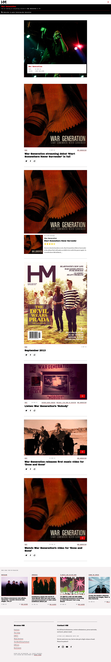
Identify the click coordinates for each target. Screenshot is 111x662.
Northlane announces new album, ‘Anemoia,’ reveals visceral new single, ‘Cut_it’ (13, 599)
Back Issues (17, 648)
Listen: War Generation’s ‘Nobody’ (46, 406)
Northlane (4, 574)
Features (16, 629)
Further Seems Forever (48, 402)
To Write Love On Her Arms (68, 574)
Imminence (35, 574)
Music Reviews (18, 639)
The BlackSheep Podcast (21, 642)
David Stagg (37, 654)
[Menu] (108, 2)
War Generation (81, 150)
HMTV (26, 402)
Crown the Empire (94, 574)
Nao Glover (24, 604)
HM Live (16, 645)
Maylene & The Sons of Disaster (66, 402)
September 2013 (35, 350)
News (26, 150)
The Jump (17, 633)
